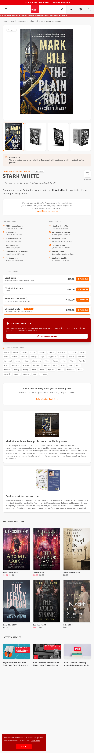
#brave (55, 361)
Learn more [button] (35, 741)
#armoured (8, 361)
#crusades (36, 365)
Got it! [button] (23, 747)
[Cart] (89, 9)
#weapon (44, 374)
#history (25, 370)
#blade (47, 361)
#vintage (34, 357)
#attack (26, 361)
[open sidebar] (6, 9)
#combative (15, 365)
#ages (42, 357)
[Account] (80, 9)
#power (60, 370)
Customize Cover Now (48, 336)
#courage (26, 365)
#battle (82, 352)
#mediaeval (62, 352)
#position (51, 370)
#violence (26, 374)
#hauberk (7, 370)
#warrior (42, 352)
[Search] (71, 9)
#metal (42, 370)
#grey (78, 365)
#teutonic (7, 374)
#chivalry (82, 361)
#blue (6, 357)
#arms (17, 361)
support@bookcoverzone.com (47, 211)
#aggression (52, 357)
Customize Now (48, 72)
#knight (6, 352)
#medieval (73, 352)
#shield (24, 352)
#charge (72, 361)
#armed (71, 357)
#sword (32, 352)
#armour (51, 352)
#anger (62, 357)
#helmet (14, 357)
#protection (70, 370)
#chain (64, 361)
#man (34, 370)
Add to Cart (84, 279)
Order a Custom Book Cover (47, 399)
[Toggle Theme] (61, 9)
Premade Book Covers (18, 21)
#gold (63, 365)
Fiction (31, 21)
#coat (6, 365)
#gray (70, 365)
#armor (15, 352)
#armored (81, 357)
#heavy (16, 370)
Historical (39, 21)
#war (35, 374)
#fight (55, 365)
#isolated (24, 357)
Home (5, 21)
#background (36, 361)
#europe (47, 365)
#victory (16, 374)
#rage (80, 370)
